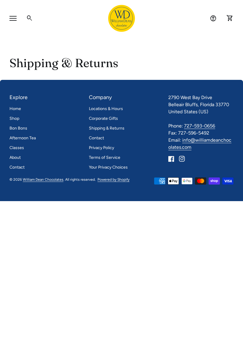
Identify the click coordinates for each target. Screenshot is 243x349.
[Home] (121, 18)
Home (15, 108)
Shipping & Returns (106, 128)
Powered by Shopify (113, 179)
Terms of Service (104, 157)
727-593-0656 (199, 126)
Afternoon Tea (22, 137)
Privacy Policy (101, 147)
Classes (16, 147)
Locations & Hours (106, 108)
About (15, 157)
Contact (17, 167)
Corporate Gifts (103, 118)
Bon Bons (18, 128)
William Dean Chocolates (43, 179)
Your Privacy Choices (108, 167)
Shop (14, 118)
